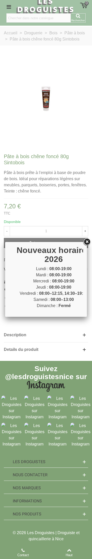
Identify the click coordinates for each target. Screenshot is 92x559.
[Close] (86, 242)
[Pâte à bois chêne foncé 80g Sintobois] (46, 98)
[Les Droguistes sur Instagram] (11, 407)
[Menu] (9, 7)
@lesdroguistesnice (39, 377)
